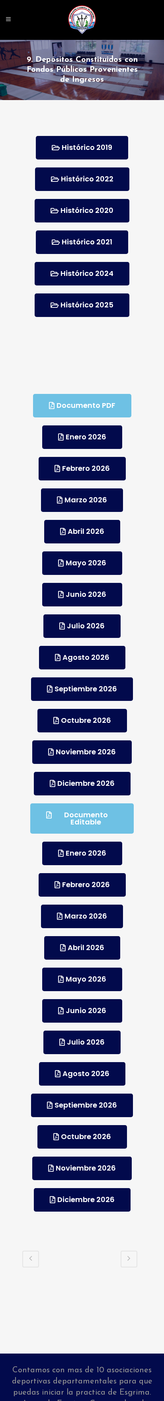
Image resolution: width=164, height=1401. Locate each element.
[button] (82, 147)
